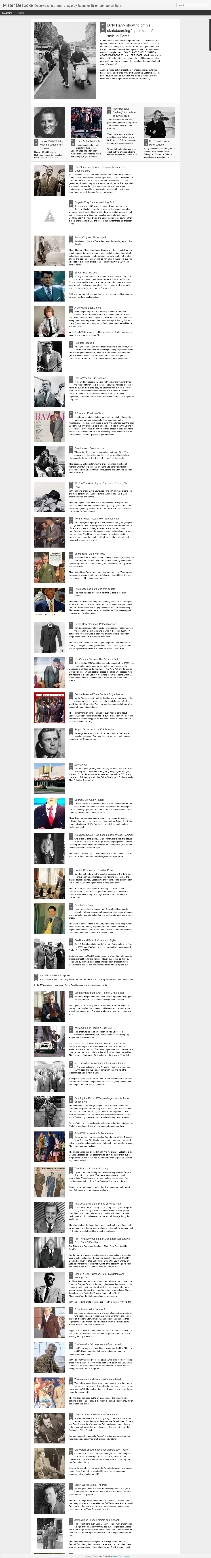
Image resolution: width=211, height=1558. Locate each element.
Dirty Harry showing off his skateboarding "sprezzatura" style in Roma (130, 30)
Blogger (115, 1556)
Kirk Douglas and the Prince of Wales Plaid (98, 1203)
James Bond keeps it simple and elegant (96, 1520)
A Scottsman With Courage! (89, 1309)
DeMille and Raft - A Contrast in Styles (95, 940)
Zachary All (80, 764)
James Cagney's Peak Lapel (90, 237)
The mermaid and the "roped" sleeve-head (97, 1379)
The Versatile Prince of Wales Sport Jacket (97, 1344)
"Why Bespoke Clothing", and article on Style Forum (124, 112)
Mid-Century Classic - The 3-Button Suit (96, 659)
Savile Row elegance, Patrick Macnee (95, 624)
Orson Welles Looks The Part (90, 1484)
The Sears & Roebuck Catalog (91, 1168)
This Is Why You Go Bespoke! (90, 378)
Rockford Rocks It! (84, 343)
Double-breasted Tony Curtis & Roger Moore (98, 694)
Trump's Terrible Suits (88, 141)
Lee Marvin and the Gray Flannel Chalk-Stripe (99, 992)
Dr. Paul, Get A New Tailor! (89, 799)
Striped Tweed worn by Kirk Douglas (94, 729)
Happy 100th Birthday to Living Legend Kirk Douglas (51, 144)
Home (21, 12)
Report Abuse (124, 1556)
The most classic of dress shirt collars (94, 589)
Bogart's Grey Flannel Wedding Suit (94, 202)
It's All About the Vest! (86, 272)
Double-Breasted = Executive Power (94, 870)
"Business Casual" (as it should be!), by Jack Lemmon (103, 835)
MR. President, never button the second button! (100, 1063)
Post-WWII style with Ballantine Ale (93, 1133)
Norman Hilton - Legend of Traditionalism (96, 518)
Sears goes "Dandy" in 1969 (90, 553)
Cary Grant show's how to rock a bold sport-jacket (101, 1449)
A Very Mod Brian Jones (87, 307)
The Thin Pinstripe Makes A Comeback (95, 1414)
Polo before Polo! (83, 905)
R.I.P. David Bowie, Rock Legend (159, 142)
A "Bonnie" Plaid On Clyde (89, 413)
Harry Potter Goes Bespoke (55, 975)
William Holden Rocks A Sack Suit (93, 1028)
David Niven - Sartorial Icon (89, 448)
